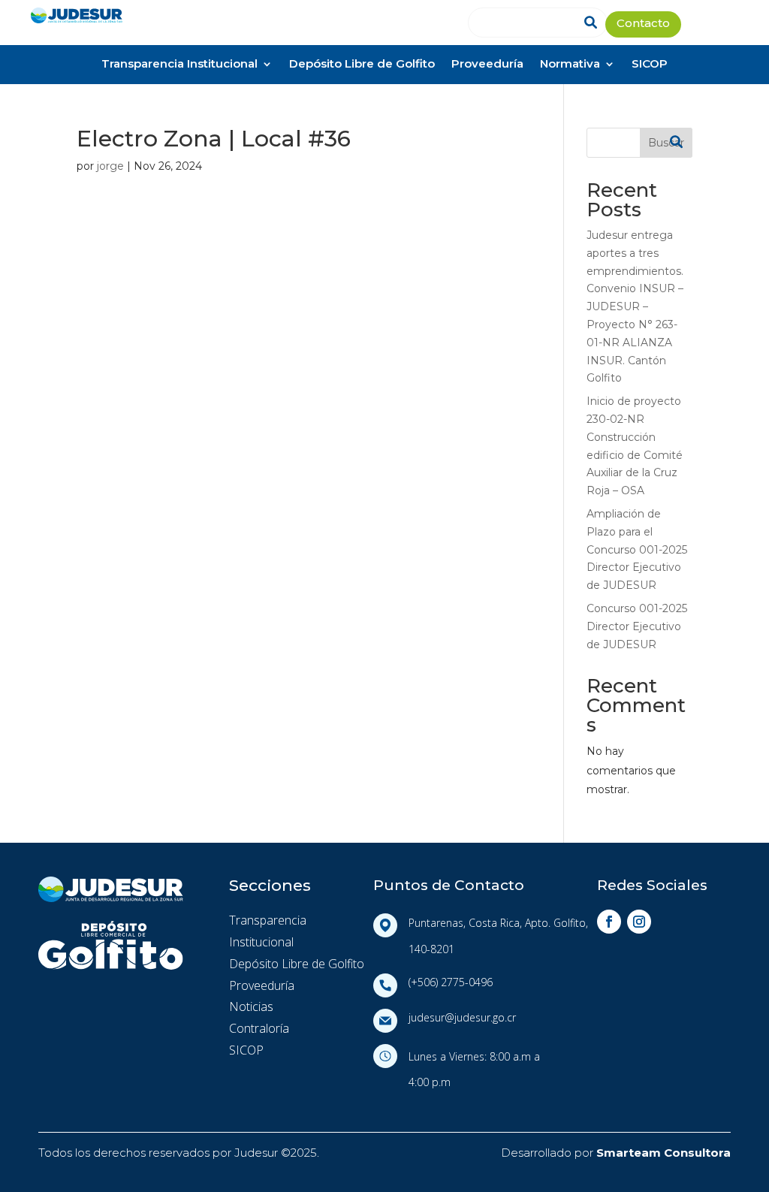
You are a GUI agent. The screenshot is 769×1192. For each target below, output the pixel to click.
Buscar (666, 142)
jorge (110, 166)
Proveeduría (487, 65)
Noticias (251, 1006)
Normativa (570, 65)
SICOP (650, 65)
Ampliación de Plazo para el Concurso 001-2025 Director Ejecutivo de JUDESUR (637, 549)
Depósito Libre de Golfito (362, 65)
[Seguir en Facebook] (609, 922)
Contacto (643, 24)
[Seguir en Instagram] (639, 922)
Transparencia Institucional (179, 65)
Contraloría (259, 1028)
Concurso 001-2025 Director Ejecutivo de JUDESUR (637, 626)
